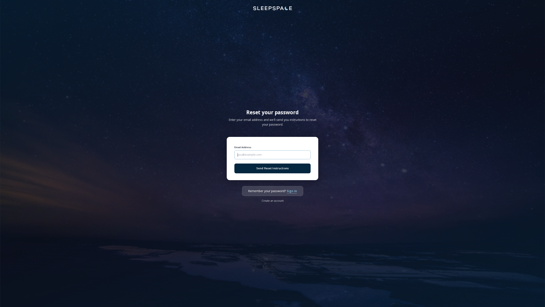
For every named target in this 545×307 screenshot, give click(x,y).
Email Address (242, 147)
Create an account (273, 200)
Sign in (292, 191)
